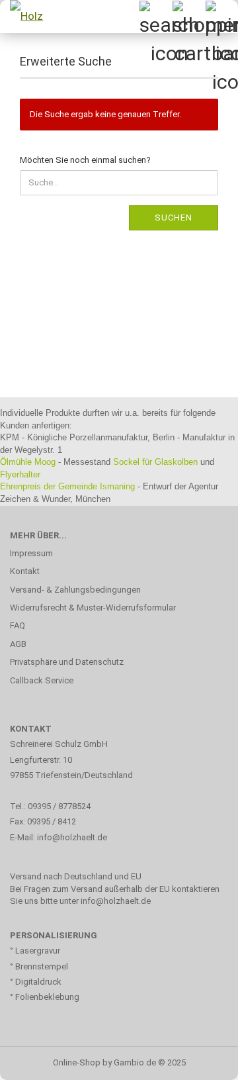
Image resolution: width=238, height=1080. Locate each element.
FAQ (17, 625)
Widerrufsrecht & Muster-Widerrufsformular (93, 608)
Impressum (31, 553)
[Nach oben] (201, 1060)
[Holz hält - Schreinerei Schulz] (26, 16)
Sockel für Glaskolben (155, 462)
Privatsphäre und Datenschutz (67, 662)
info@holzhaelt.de (73, 837)
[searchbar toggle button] (155, 16)
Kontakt (25, 571)
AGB (18, 644)
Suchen (173, 217)
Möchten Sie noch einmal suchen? (85, 160)
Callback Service (41, 680)
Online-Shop (76, 1062)
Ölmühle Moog (28, 462)
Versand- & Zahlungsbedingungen (75, 590)
